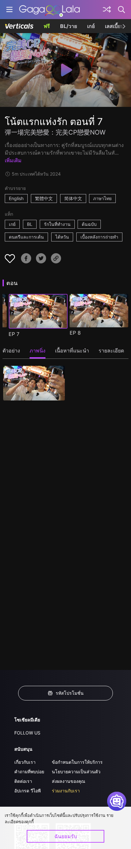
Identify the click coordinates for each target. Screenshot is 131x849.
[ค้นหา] (122, 9)
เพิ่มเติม (13, 160)
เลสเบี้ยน (114, 26)
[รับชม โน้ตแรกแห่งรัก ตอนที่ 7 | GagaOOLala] (49, 9)
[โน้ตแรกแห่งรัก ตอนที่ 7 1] (34, 383)
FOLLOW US (27, 732)
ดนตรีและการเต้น (26, 237)
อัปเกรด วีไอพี (27, 790)
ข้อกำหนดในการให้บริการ (77, 762)
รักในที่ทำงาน (57, 224)
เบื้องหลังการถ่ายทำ (99, 237)
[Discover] (107, 9)
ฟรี (47, 26)
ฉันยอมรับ (65, 836)
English (16, 198)
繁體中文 (44, 198)
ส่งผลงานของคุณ (68, 781)
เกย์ (91, 26)
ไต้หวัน (62, 237)
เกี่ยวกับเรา (25, 762)
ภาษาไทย (102, 198)
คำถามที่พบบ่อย (29, 771)
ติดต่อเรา (23, 781)
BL (29, 224)
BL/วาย (68, 26)
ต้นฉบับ (89, 224)
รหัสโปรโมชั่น (70, 693)
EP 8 (75, 333)
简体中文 (73, 198)
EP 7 (14, 334)
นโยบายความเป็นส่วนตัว (76, 771)
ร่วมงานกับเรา (66, 790)
